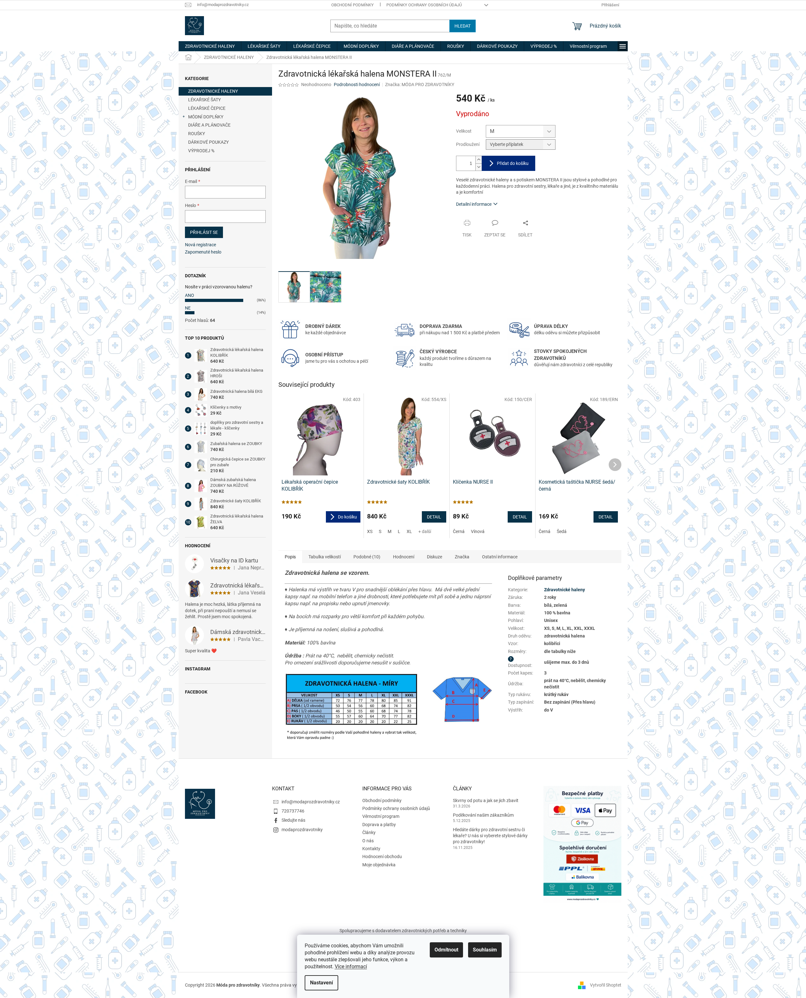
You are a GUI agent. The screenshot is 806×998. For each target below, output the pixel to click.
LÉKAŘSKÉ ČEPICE (206, 108)
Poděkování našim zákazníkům (483, 815)
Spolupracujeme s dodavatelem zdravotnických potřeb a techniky (403, 930)
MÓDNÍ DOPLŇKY (205, 116)
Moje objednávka (379, 864)
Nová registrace (200, 244)
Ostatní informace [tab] (499, 556)
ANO (189, 295)
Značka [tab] (462, 556)
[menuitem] (210, 46)
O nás (368, 840)
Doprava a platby (379, 824)
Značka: (419, 84)
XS (369, 531)
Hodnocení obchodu (382, 856)
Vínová (478, 531)
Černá (459, 531)
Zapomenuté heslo (203, 251)
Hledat (462, 25)
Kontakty (371, 848)
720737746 (293, 810)
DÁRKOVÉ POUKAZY (208, 142)
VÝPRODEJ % (201, 150)
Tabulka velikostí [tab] (324, 556)
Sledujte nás (293, 820)
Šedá (562, 531)
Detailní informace (474, 204)
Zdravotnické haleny (564, 589)
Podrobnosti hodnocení (357, 84)
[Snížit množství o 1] (478, 167)
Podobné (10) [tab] (366, 556)
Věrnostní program (380, 816)
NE (188, 308)
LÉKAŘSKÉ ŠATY (204, 99)
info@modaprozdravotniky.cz (311, 801)
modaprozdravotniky (302, 829)
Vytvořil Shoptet (605, 984)
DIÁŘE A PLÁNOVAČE (209, 125)
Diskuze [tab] (434, 556)
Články (369, 832)
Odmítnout (446, 950)
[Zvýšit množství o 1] (478, 159)
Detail (434, 516)
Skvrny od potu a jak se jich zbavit (485, 800)
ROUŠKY (196, 133)
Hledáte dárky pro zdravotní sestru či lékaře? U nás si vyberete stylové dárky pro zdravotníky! (490, 835)
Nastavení (321, 983)
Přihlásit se (204, 232)
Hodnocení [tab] (403, 556)
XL (409, 531)
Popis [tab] (290, 556)
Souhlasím (485, 950)
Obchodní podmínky (352, 5)
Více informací (351, 966)
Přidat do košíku (513, 163)
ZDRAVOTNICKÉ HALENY (213, 91)
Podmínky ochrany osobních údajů (424, 5)
